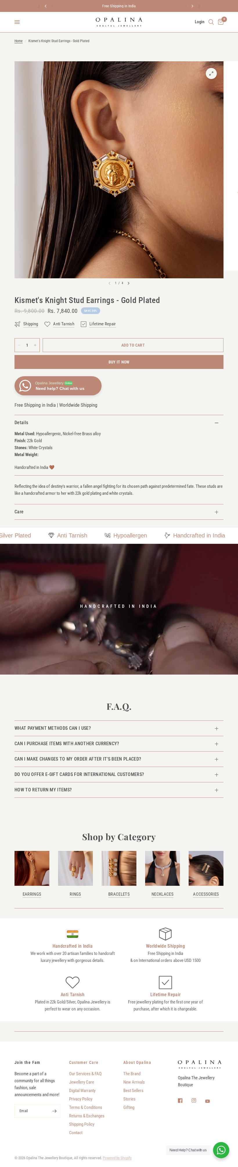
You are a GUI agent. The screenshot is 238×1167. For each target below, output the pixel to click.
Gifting (128, 1107)
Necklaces (163, 894)
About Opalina (137, 1062)
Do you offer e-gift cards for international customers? (79, 774)
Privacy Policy (80, 1099)
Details (21, 422)
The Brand (131, 1073)
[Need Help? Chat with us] (221, 1150)
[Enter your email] (54, 1111)
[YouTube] (211, 1101)
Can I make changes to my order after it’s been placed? (78, 759)
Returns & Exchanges (86, 1115)
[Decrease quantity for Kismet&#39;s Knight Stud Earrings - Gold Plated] (19, 345)
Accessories (206, 894)
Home (19, 41)
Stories (129, 1099)
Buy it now (119, 362)
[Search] (211, 22)
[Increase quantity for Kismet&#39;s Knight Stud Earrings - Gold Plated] (35, 345)
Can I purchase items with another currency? (67, 743)
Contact (75, 1132)
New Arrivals (134, 1082)
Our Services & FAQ (85, 1073)
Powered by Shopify (117, 1158)
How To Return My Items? (43, 790)
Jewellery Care (81, 1082)
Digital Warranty (82, 1090)
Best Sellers (133, 1090)
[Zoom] (211, 73)
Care (19, 512)
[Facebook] (184, 1100)
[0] (219, 22)
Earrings (32, 894)
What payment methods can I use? (53, 728)
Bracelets (119, 894)
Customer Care (84, 1062)
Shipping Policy (81, 1124)
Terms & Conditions (85, 1107)
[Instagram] (198, 1100)
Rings (75, 894)
